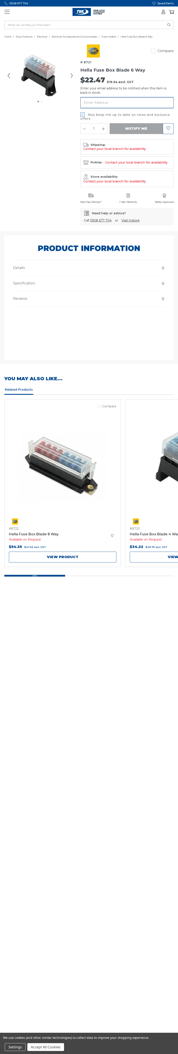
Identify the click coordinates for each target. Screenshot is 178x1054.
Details (19, 268)
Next (71, 75)
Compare (166, 51)
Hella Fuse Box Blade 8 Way (34, 534)
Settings (15, 1047)
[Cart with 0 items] (171, 12)
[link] (93, 50)
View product (62, 557)
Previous (8, 75)
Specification (24, 283)
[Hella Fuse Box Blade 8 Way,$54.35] (63, 466)
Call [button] (98, 220)
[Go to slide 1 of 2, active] (38, 102)
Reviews (20, 299)
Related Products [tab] (19, 390)
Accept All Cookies (46, 1047)
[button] (164, 12)
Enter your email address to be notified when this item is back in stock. (123, 90)
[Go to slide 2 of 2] (42, 102)
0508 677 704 (18, 3)
